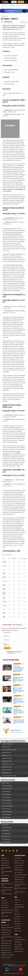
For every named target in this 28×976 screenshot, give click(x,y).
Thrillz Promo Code (18, 865)
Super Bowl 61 (5, 824)
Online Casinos (17, 930)
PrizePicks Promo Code (19, 877)
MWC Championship (6, 808)
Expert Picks (4, 900)
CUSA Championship (6, 814)
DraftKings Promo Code (7, 758)
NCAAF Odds (12, 5)
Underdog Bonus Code (6, 943)
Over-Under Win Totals (7, 788)
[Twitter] (6, 851)
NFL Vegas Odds (5, 860)
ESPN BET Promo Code (6, 940)
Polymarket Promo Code (7, 743)
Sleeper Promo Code (5, 947)
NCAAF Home (5, 5)
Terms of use (17, 918)
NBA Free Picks (4, 905)
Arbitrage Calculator (18, 951)
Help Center (17, 914)
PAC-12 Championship (7, 803)
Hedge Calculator (18, 946)
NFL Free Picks (4, 903)
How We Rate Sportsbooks (7, 887)
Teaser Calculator (18, 944)
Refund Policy (17, 921)
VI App (15, 902)
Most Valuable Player (6, 833)
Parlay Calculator (18, 937)
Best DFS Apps (17, 858)
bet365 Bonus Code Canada (7, 955)
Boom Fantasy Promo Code (20, 874)
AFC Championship (6, 842)
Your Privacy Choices (5, 959)
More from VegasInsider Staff (17, 732)
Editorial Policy (17, 928)
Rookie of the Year (6, 836)
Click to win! (18, 29)
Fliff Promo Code (18, 867)
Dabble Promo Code (18, 870)
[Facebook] (3, 851)
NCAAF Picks (20, 5)
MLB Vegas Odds (5, 865)
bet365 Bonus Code (6, 755)
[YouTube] (10, 851)
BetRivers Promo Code (7, 769)
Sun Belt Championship (7, 811)
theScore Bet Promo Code (7, 764)
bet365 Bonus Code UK (6, 957)
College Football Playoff (7, 785)
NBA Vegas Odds (5, 863)
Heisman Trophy (5, 782)
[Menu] (26, 2)
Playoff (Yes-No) (5, 830)
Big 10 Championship (6, 797)
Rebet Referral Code (18, 879)
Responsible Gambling (19, 907)
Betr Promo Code (18, 872)
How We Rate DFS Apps (6, 893)
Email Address (7, 632)
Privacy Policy (17, 916)
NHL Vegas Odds (5, 875)
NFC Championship (6, 839)
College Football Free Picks (7, 910)
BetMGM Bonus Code (6, 752)
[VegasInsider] (14, 848)
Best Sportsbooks (5, 925)
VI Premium (17, 899)
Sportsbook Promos (18, 904)
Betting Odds (4, 858)
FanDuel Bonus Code (6, 932)
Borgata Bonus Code (6, 772)
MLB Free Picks (4, 907)
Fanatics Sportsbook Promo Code (9, 749)
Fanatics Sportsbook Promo (7, 927)
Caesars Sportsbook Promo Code (9, 775)
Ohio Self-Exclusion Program (14, 966)
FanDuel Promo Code (6, 761)
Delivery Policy (17, 923)
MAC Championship (6, 817)
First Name (6, 636)
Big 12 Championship (6, 800)
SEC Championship (6, 791)
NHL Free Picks (4, 916)
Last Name (6, 639)
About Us (16, 909)
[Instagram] (17, 851)
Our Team (16, 911)
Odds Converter (17, 941)
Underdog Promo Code (7, 767)
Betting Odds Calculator (19, 939)
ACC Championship (6, 794)
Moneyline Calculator (19, 949)
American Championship (7, 806)
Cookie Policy (17, 926)
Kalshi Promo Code (6, 746)
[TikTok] (13, 851)
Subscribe (21, 1)
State (5, 643)
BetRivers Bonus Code (6, 945)
